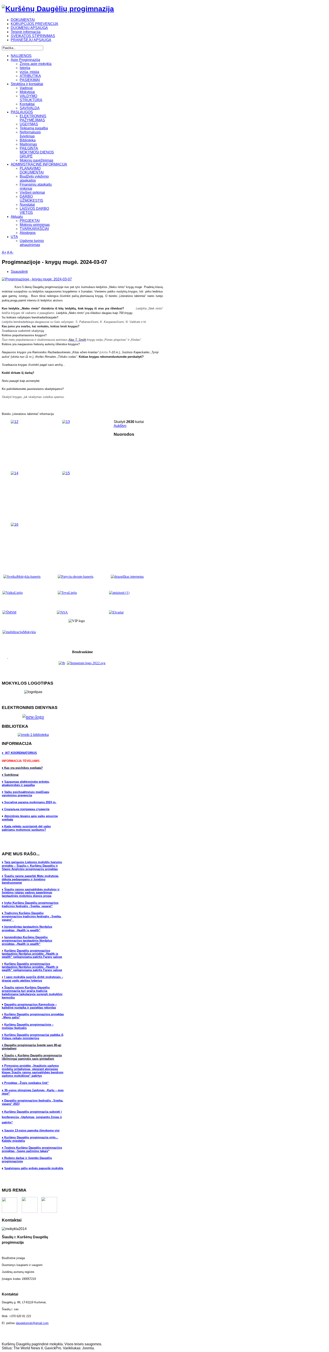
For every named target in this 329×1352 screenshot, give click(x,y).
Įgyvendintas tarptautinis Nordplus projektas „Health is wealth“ (27, 928)
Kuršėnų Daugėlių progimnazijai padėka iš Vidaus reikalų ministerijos (32, 1036)
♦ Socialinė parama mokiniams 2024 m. (29, 802)
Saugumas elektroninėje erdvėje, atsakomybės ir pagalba (26, 783)
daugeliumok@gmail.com (32, 1323)
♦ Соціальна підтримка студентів (25, 809)
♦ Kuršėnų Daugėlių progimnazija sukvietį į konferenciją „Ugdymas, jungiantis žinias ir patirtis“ (32, 1117)
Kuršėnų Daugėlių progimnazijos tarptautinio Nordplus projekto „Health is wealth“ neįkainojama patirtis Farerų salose (32, 954)
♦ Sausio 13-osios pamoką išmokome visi (31, 1130)
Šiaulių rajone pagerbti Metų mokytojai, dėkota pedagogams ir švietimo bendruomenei (30, 879)
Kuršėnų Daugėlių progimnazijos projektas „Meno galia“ (33, 1016)
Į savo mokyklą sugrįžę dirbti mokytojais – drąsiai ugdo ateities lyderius (32, 978)
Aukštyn (120, 426)
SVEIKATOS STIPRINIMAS (33, 36)
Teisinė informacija (26, 32)
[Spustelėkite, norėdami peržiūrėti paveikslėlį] (37, 279)
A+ (4, 252)
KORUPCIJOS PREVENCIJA (34, 24)
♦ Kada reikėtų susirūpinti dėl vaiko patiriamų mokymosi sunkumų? (26, 828)
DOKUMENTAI (23, 20)
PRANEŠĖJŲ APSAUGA (31, 40)
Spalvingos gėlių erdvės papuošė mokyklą (33, 1168)
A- (11, 252)
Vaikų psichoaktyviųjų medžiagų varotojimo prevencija (25, 793)
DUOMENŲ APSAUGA (29, 28)
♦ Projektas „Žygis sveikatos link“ (25, 1083)
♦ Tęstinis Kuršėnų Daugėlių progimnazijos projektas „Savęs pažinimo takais (32, 1149)
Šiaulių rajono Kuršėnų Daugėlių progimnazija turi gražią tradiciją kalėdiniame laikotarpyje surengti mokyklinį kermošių (32, 992)
